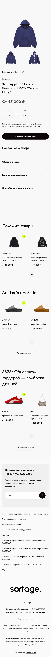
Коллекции (7, 72)
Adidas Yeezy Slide (19, 292)
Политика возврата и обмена (14, 519)
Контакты (6, 535)
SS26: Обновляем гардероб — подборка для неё (23, 378)
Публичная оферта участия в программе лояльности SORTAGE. (23, 542)
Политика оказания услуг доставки (16, 530)
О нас (4, 570)
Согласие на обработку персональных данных (21, 564)
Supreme (19, 72)
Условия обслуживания (11, 524)
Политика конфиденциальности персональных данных (25, 514)
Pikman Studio (31, 652)
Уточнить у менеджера (25, 136)
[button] (31, 274)
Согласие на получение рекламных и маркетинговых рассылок (23, 558)
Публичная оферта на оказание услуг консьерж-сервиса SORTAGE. (25, 550)
